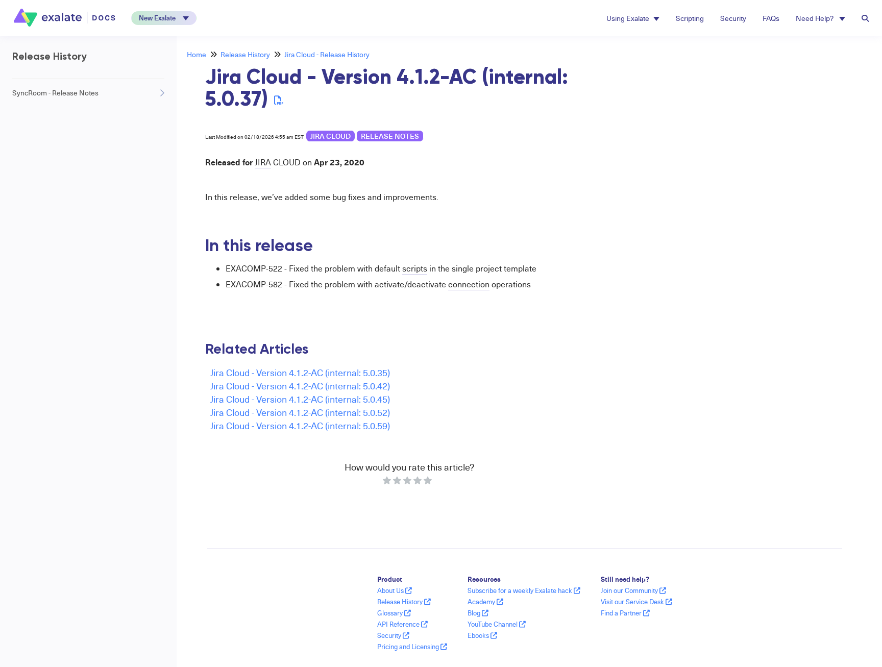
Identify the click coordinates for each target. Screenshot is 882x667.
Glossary (390, 612)
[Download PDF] (279, 99)
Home (196, 54)
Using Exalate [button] (627, 18)
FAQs (771, 18)
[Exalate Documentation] (65, 17)
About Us (391, 590)
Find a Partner (622, 612)
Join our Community (630, 590)
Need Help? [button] (815, 18)
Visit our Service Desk (633, 601)
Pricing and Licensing (408, 646)
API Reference (399, 624)
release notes (390, 136)
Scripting (690, 18)
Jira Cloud (330, 136)
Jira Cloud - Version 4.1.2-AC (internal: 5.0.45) (300, 398)
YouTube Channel (493, 624)
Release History (245, 54)
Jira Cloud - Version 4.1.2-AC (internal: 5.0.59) (300, 425)
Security (733, 18)
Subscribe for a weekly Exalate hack (521, 590)
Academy (482, 601)
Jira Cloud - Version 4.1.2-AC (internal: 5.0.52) (300, 412)
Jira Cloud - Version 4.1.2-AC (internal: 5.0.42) (300, 385)
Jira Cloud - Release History (327, 54)
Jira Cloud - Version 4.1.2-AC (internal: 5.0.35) (300, 372)
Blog (475, 612)
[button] (164, 18)
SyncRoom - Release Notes (55, 92)
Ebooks (479, 635)
